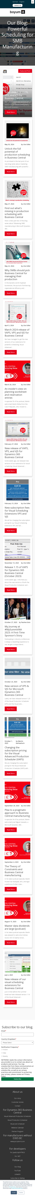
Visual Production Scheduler (17, 1120)
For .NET (17, 1156)
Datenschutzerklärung (17, 1188)
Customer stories (18, 1102)
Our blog (17, 1167)
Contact (17, 1106)
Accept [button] (13, 1192)
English (21, 2)
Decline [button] (21, 1192)
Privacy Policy (12, 1187)
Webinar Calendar (17, 1128)
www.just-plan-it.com (17, 1141)
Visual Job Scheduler (17, 1124)
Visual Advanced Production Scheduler (17, 1116)
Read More (11, 112)
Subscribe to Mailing (17, 1178)
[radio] (17, 1049)
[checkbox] (17, 1053)
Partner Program (17, 1131)
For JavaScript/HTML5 (17, 1152)
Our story (17, 1098)
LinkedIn (17, 1174)
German (15, 2)
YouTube (17, 1170)
